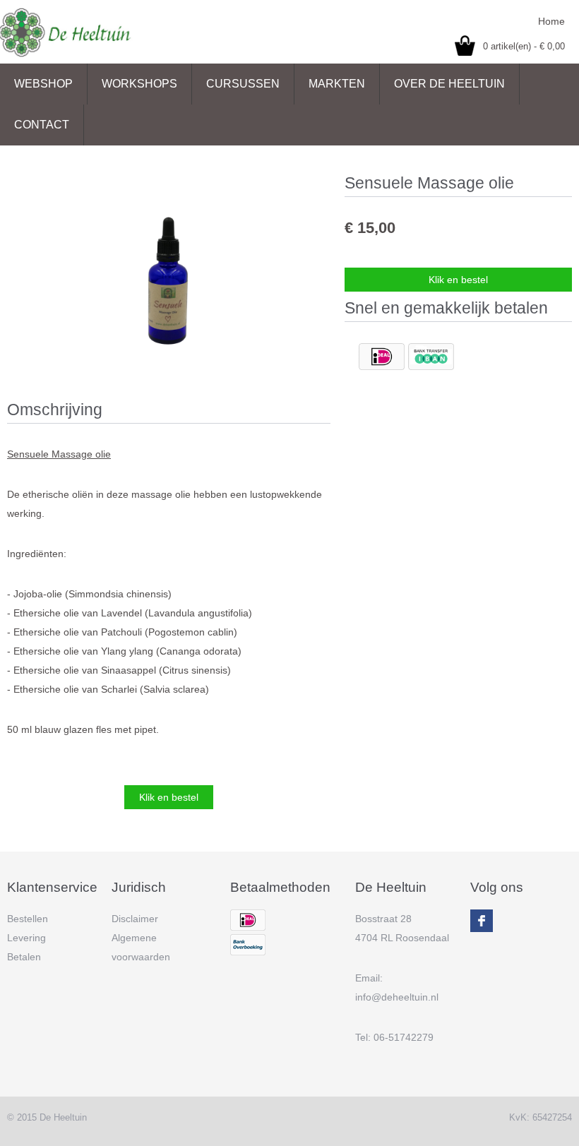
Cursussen (243, 84)
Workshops (139, 84)
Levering (26, 937)
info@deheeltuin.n (395, 997)
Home (551, 21)
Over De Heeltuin (449, 84)
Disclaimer (135, 918)
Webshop (43, 84)
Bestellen (27, 918)
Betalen (24, 956)
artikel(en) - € (524, 46)
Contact (41, 125)
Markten (337, 84)
